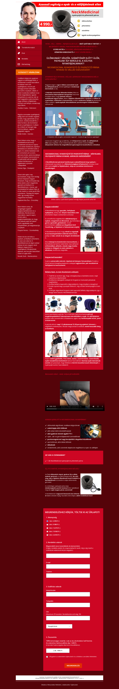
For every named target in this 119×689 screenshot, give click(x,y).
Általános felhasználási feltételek (51, 685)
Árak (23, 53)
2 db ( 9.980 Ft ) (54, 524)
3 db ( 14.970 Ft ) (54, 528)
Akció (23, 42)
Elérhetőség (26, 64)
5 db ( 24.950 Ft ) (54, 535)
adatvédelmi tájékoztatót (65, 656)
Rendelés (25, 59)
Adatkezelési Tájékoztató (70, 685)
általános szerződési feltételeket (87, 656)
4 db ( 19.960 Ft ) (54, 531)
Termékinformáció (28, 48)
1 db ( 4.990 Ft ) (54, 521)
